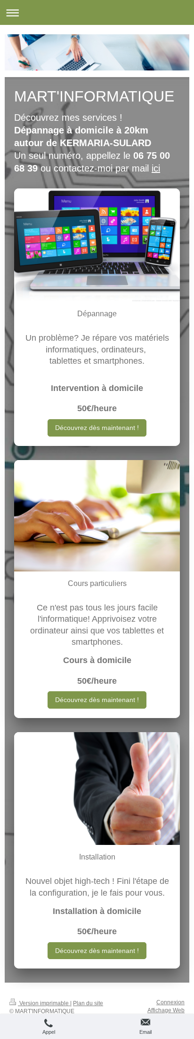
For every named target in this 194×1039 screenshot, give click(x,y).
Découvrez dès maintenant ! (97, 427)
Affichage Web (166, 1010)
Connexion (170, 1002)
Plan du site (88, 1003)
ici (156, 168)
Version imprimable (44, 1003)
